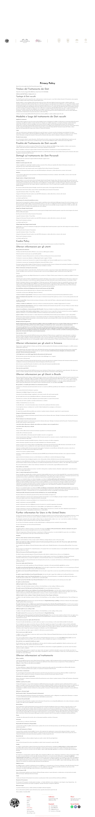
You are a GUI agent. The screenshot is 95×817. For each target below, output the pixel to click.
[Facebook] (75, 806)
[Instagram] (79, 806)
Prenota (28, 804)
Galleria (28, 800)
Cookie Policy (29, 809)
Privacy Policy (29, 807)
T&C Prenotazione (30, 811)
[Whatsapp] (72, 806)
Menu (28, 802)
